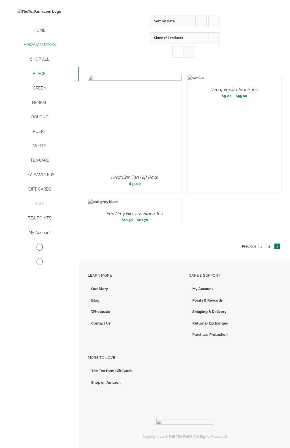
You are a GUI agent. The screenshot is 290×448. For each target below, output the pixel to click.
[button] (39, 262)
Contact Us (100, 323)
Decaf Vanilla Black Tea (234, 89)
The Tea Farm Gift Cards (111, 371)
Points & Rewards (207, 300)
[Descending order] (213, 21)
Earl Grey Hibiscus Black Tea (134, 213)
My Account (202, 289)
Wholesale (100, 312)
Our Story (99, 289)
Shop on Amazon (106, 382)
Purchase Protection (210, 334)
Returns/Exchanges (210, 323)
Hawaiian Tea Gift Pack (135, 177)
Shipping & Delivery (209, 312)
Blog (95, 300)
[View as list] (189, 51)
